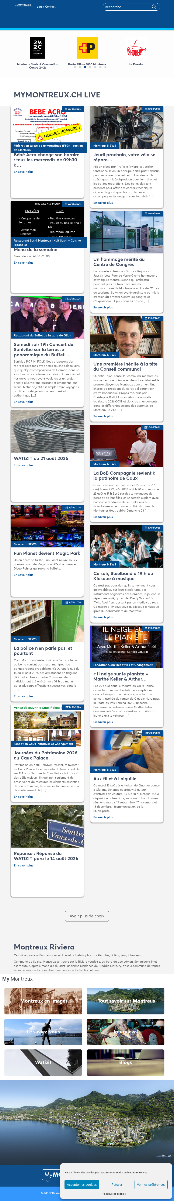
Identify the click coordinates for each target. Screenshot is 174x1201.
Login (40, 6)
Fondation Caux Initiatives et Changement (123, 665)
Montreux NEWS (104, 146)
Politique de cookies (114, 1193)
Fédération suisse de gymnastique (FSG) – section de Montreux (48, 148)
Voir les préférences (151, 1185)
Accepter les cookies (82, 1185)
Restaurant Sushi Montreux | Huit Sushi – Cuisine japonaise (47, 243)
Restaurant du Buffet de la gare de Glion (42, 335)
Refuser (116, 1185)
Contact (50, 6)
